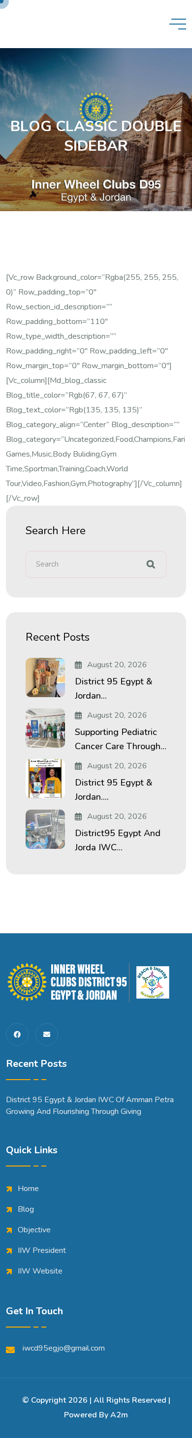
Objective (34, 1229)
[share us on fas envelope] (46, 1034)
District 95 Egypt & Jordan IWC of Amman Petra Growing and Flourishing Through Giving (90, 1105)
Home (28, 1188)
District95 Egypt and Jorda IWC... (117, 840)
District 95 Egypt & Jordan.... (114, 790)
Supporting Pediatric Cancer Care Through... (120, 739)
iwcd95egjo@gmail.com (64, 1348)
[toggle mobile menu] (177, 24)
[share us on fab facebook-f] (17, 1034)
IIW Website (40, 1271)
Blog (26, 1209)
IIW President (42, 1250)
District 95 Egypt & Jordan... (114, 689)
